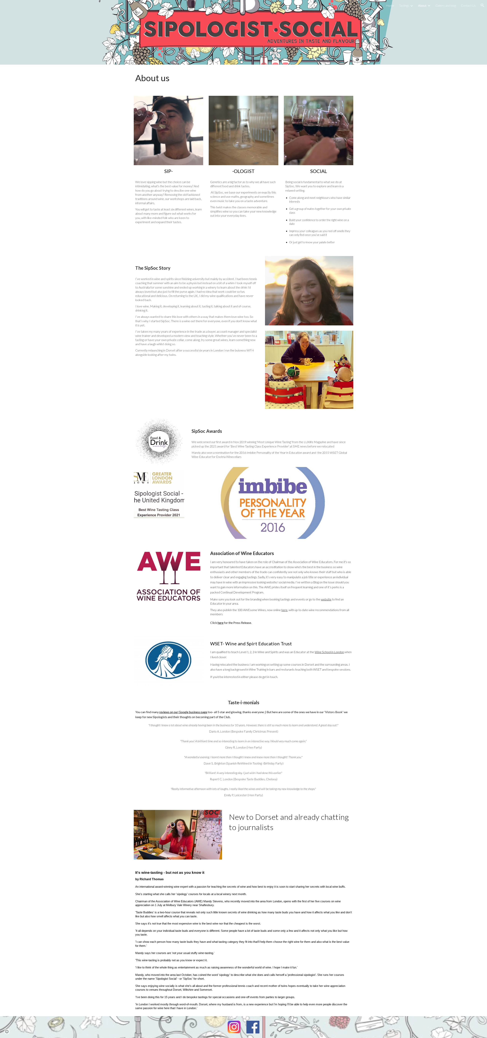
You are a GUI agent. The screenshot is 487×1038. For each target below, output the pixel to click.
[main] (243, 78)
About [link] (422, 5)
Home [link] (390, 5)
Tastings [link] (404, 5)
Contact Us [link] (468, 5)
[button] (482, 5)
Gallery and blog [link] (445, 5)
